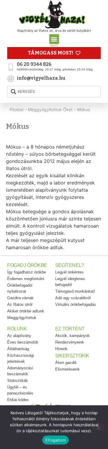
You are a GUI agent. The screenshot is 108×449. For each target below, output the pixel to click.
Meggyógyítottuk (21, 317)
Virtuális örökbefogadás (75, 304)
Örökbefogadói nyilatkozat (19, 288)
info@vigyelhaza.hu (41, 78)
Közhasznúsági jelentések (20, 358)
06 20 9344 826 (34, 64)
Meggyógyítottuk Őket (50, 109)
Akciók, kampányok (72, 335)
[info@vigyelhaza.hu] (10, 78)
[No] (98, 427)
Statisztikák (17, 380)
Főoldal (16, 109)
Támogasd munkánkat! (75, 291)
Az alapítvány (19, 335)
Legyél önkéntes (69, 272)
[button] (54, 39)
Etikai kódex (18, 399)
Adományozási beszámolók (20, 371)
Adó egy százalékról (73, 298)
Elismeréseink (67, 369)
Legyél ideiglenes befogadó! (70, 281)
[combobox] (54, 91)
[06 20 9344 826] (10, 67)
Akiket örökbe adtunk (25, 311)
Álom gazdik (66, 362)
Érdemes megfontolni (25, 278)
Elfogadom (55, 440)
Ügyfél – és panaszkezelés (20, 390)
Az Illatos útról (19, 304)
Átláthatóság (18, 349)
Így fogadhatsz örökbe (26, 272)
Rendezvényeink (69, 342)
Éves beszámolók (22, 342)
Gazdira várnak (20, 298)
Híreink (61, 349)
